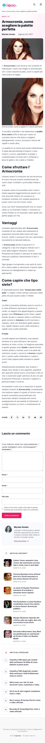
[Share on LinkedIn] (23, 417)
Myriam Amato (8, 34)
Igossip (18, 736)
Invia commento (12, 515)
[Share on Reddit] (35, 417)
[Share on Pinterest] (29, 417)
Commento (7, 449)
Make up (6, 16)
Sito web (5, 496)
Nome (5, 475)
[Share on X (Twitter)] (17, 417)
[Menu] (40, 4)
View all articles (20, 541)
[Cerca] (34, 4)
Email (5, 486)
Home (4, 11)
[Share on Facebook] (11, 417)
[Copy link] (41, 417)
